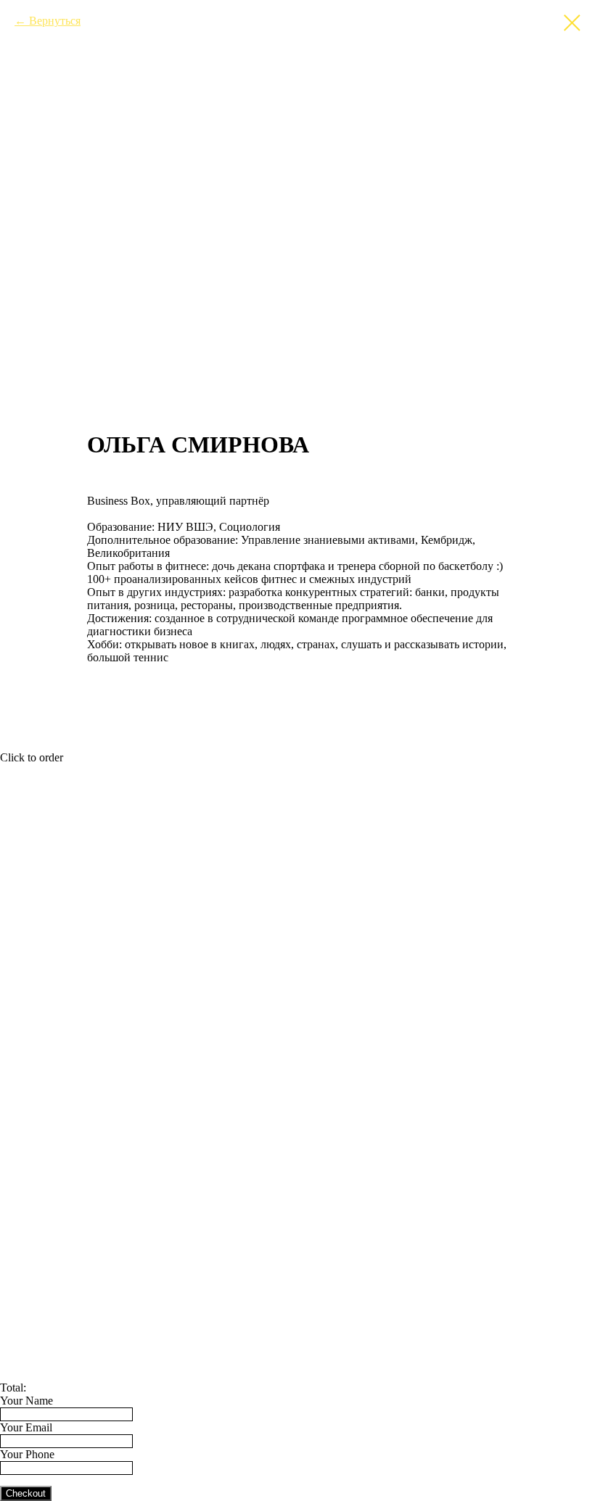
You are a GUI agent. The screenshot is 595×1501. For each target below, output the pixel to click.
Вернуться (55, 21)
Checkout (26, 1493)
